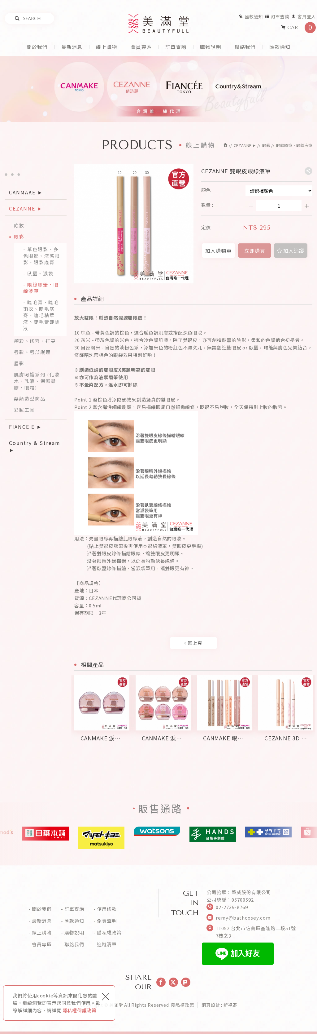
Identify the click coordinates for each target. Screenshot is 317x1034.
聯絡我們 (245, 47)
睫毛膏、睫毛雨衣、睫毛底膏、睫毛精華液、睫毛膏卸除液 (41, 315)
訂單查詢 (280, 16)
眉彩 (19, 363)
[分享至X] (173, 982)
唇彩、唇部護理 (32, 352)
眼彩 (19, 236)
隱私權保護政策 (80, 1010)
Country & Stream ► (34, 446)
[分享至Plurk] (185, 982)
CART (299, 28)
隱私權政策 (109, 932)
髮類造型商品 (30, 398)
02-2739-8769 (232, 907)
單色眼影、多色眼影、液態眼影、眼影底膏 (41, 255)
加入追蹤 (293, 250)
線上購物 (106, 47)
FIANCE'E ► (25, 426)
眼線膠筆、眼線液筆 (41, 287)
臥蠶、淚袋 (40, 273)
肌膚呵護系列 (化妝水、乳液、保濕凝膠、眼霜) (37, 381)
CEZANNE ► (26, 208)
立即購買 (254, 250)
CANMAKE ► (26, 192)
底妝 (19, 225)
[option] (101, 715)
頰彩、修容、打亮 (35, 341)
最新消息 (71, 47)
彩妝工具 (24, 409)
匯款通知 (254, 16)
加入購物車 (218, 250)
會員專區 (141, 47)
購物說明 (210, 47)
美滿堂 (158, 23)
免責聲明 (107, 921)
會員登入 (306, 16)
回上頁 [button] (194, 643)
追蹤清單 (107, 944)
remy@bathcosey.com (243, 917)
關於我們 (37, 47)
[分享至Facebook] (161, 982)
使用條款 (107, 909)
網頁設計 (211, 1005)
